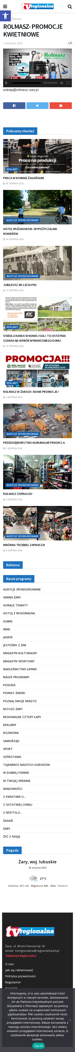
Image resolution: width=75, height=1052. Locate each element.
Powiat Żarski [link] (14, 693)
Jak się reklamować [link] (19, 970)
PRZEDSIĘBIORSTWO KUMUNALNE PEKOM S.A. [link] (34, 442)
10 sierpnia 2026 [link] (14, 346)
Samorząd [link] (11, 741)
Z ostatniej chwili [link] (17, 805)
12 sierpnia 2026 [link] (14, 290)
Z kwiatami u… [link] (14, 797)
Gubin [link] (7, 621)
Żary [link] (6, 829)
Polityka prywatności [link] (20, 976)
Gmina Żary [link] (12, 597)
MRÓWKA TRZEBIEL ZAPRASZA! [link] (24, 545)
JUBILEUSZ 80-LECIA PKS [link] (20, 285)
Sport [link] (8, 749)
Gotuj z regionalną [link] (19, 613)
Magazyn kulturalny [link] (20, 653)
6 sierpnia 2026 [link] (13, 397)
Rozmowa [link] (11, 733)
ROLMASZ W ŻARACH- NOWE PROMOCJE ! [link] (31, 391)
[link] (5, 15)
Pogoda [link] (9, 685)
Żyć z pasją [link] (11, 836)
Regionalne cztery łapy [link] (22, 717)
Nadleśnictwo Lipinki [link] (20, 669)
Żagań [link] (8, 821)
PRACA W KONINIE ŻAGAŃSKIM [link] (23, 178)
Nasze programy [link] (16, 677)
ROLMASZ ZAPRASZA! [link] (17, 494)
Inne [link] (6, 629)
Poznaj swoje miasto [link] (20, 701)
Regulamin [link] (13, 982)
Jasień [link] (7, 637)
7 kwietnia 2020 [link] (12, 43)
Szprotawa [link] (12, 757)
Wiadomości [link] (12, 789)
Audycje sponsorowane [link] (23, 220)
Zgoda (38, 1045)
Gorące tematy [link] (15, 605)
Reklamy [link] (17, 19)
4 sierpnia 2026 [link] (13, 499)
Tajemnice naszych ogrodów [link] (26, 765)
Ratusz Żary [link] (12, 709)
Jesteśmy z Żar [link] (14, 645)
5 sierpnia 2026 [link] (13, 448)
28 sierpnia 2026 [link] (14, 183)
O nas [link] (9, 964)
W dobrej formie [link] (16, 773)
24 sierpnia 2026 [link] (14, 239)
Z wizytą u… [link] (12, 812)
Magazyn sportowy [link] (19, 661)
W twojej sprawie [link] (17, 781)
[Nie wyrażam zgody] (70, 1020)
